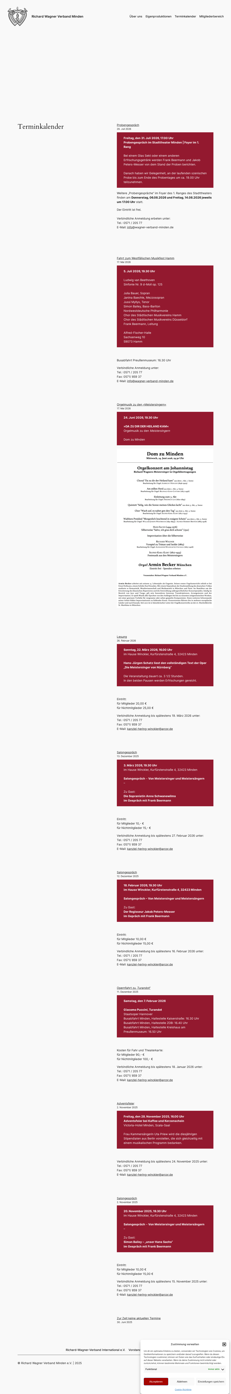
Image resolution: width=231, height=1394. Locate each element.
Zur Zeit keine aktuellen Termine (139, 1318)
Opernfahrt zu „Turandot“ (134, 988)
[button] (224, 1344)
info (129, 227)
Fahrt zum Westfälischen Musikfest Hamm (145, 258)
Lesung (122, 636)
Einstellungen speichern (211, 1381)
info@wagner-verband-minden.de (150, 381)
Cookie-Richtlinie (183, 1389)
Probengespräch (128, 125)
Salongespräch (127, 752)
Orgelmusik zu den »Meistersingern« (141, 404)
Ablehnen (182, 1381)
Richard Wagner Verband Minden (57, 16)
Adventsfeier (125, 1103)
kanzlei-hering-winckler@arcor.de (150, 729)
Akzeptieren (156, 1381)
